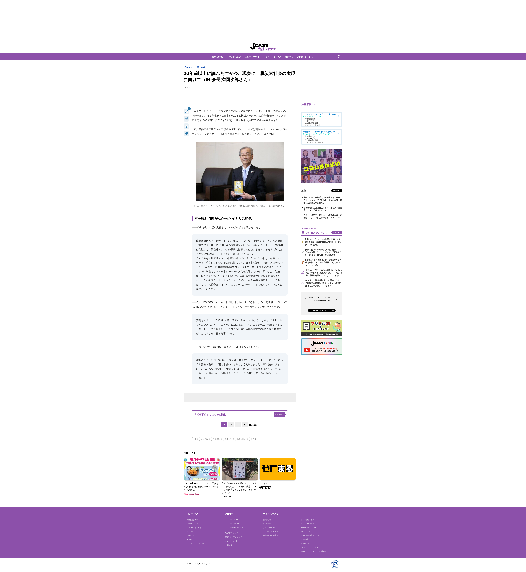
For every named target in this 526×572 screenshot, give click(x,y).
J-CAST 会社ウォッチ (263, 46)
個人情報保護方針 (308, 519)
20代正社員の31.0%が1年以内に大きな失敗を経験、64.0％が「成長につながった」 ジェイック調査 (324, 262)
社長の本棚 (200, 67)
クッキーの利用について (311, 535)
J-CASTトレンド (232, 523)
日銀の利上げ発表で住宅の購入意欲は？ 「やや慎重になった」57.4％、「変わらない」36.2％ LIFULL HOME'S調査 (323, 252)
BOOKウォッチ (231, 533)
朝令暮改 (216, 439)
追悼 (303, 190)
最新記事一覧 (217, 56)
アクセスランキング (305, 56)
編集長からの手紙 (270, 535)
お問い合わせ (269, 527)
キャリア (277, 56)
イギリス (204, 439)
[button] (187, 56)
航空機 (253, 439)
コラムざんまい (234, 56)
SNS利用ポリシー (309, 527)
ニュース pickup (252, 56)
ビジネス (289, 56)
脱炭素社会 (241, 439)
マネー (266, 56)
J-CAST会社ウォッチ (234, 527)
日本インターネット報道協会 (313, 551)
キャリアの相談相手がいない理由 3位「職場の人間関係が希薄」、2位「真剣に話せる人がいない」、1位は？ (323, 283)
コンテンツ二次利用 (309, 547)
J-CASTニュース (232, 519)
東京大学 (228, 439)
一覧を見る (337, 191)
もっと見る (337, 233)
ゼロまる (229, 545)
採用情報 (267, 523)
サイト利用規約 (308, 523)
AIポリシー (306, 531)
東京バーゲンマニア (233, 537)
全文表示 (253, 424)
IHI (195, 439)
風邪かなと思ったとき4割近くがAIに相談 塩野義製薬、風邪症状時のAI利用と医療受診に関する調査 (323, 242)
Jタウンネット (231, 541)
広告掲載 (305, 539)
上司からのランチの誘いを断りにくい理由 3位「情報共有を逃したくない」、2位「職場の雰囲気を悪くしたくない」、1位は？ (324, 273)
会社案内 (267, 519)
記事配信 (305, 543)
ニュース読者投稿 (270, 531)
